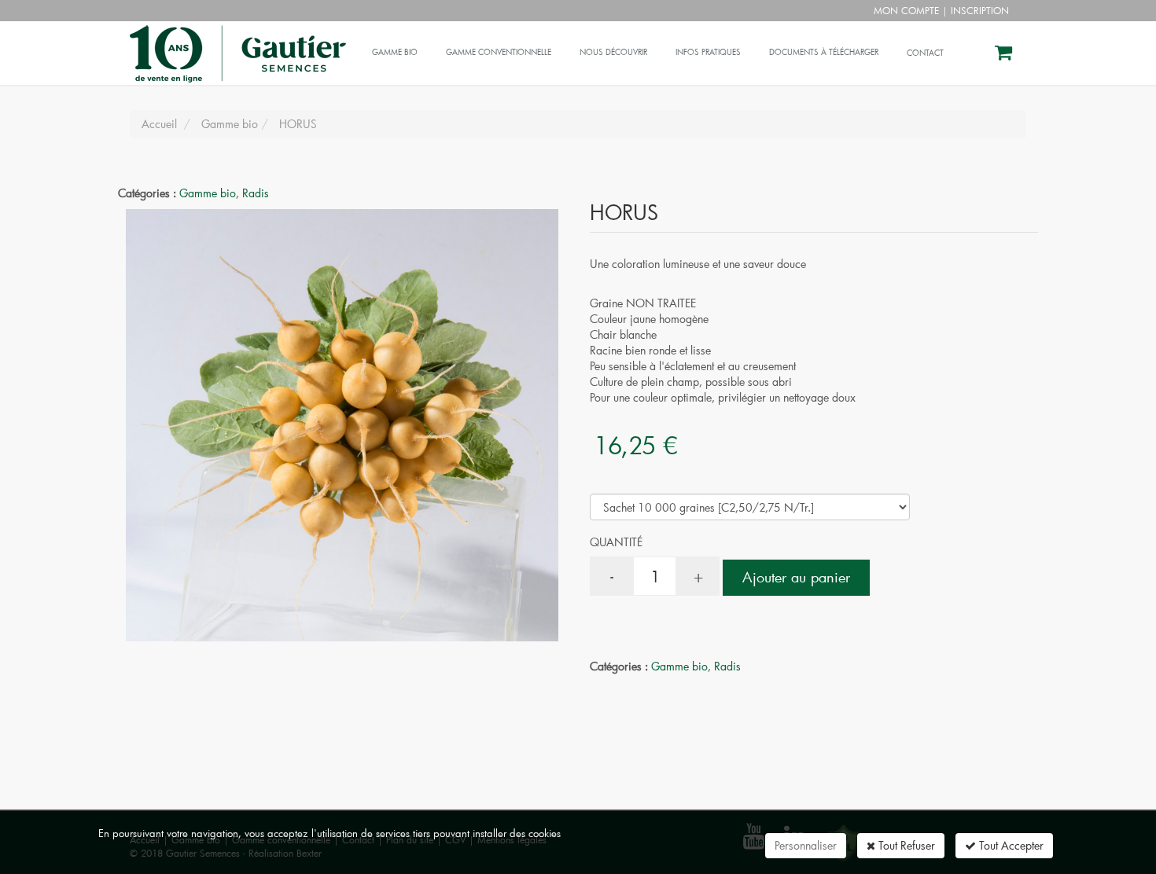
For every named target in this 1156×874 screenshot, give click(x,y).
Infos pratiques (708, 52)
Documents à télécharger (823, 52)
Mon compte (906, 10)
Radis (255, 192)
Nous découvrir (613, 52)
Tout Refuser (905, 845)
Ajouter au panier (796, 576)
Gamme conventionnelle (498, 52)
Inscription (980, 10)
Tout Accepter (1010, 845)
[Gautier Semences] (236, 41)
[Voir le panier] (1004, 54)
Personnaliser (806, 845)
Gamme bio (395, 52)
